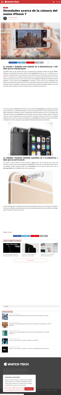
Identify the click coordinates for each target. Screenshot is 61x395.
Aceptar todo (29, 388)
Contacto (54, 390)
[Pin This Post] (35, 235)
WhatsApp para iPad (39, 390)
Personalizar (9, 388)
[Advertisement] (30, 97)
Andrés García (13, 17)
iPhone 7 (5, 77)
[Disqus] (30, 280)
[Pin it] (30, 62)
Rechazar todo (19, 388)
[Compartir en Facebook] (13, 62)
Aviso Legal (48, 390)
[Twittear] (21, 62)
